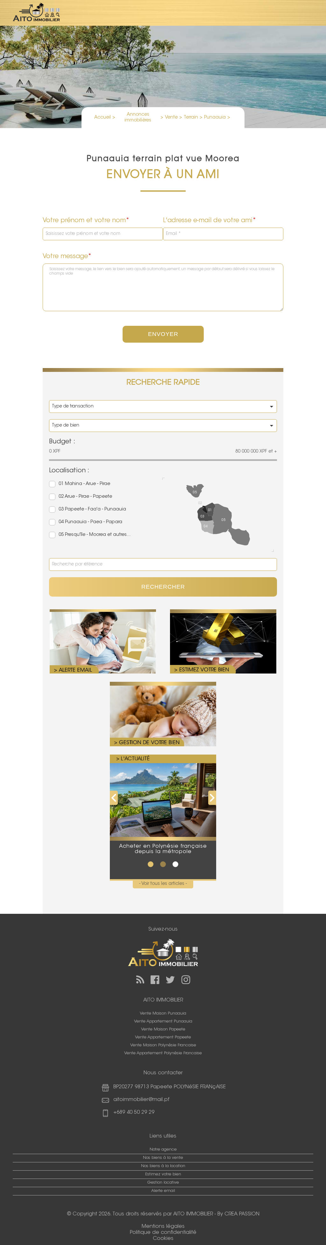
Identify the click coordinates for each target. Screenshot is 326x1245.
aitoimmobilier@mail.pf (141, 1099)
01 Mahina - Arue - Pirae (84, 484)
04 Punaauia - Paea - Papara (90, 522)
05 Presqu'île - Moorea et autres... (95, 534)
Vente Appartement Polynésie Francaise (163, 1053)
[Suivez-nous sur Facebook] (155, 980)
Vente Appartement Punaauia (163, 1021)
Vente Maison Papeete (163, 1029)
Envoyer (163, 334)
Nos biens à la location (163, 1166)
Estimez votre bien (163, 1174)
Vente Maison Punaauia (163, 1014)
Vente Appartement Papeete (163, 1037)
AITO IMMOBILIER (193, 1214)
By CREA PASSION (238, 1214)
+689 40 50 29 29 (133, 1112)
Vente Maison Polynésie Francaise (163, 1045)
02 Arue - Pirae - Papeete (85, 496)
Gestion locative (163, 1183)
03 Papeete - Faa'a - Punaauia (92, 509)
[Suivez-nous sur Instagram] (185, 980)
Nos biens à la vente (163, 1158)
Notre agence (163, 1150)
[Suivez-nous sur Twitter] (170, 980)
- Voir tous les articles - (163, 883)
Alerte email (163, 1191)
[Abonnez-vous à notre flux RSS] (140, 980)
